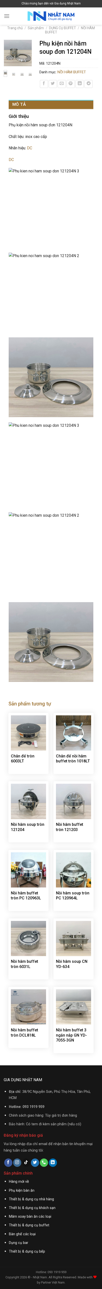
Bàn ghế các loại (22, 1234)
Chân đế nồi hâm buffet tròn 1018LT (73, 759)
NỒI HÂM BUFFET (71, 72)
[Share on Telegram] (88, 84)
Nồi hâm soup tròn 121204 (27, 827)
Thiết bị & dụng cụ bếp (27, 1251)
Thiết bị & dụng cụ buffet (29, 1225)
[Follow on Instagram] (17, 1162)
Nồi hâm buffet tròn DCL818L (24, 1033)
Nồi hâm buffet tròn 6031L (24, 964)
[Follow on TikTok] (26, 1162)
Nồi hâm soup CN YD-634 (71, 964)
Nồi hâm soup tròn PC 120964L (72, 896)
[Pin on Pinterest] (71, 84)
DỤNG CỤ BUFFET (62, 28)
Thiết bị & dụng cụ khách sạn (32, 1208)
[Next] (25, 55)
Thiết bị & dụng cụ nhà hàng (31, 1199)
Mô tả (19, 104)
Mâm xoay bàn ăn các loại (30, 1216)
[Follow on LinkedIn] (53, 1162)
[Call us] (44, 1162)
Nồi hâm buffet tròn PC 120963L (26, 896)
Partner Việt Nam (53, 1282)
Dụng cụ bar (18, 1243)
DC (29, 148)
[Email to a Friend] (62, 84)
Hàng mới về (19, 1182)
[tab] (51, 104)
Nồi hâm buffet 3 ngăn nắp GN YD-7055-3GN (71, 1035)
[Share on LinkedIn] (80, 84)
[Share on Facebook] (44, 84)
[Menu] (7, 16)
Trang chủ (15, 28)
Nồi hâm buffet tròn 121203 (69, 827)
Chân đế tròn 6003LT (22, 759)
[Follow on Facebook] (8, 1162)
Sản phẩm (36, 28)
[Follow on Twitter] (35, 1162)
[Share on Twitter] (53, 84)
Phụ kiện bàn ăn (21, 1190)
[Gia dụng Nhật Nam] (51, 16)
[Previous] (9, 55)
